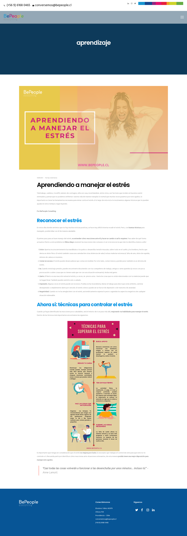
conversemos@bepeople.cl (53, 5)
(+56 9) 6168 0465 (17, 5)
